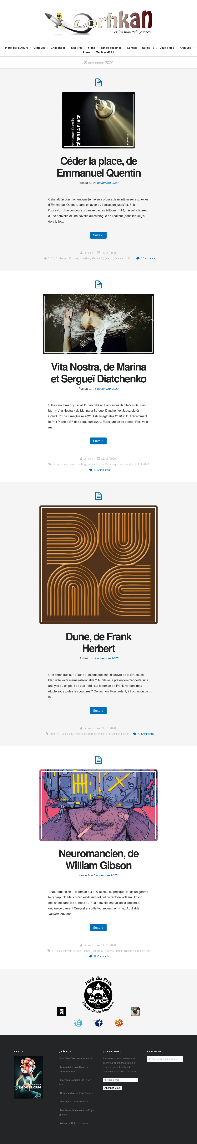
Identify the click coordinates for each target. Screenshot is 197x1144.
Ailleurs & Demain (60, 734)
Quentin (109, 258)
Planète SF (98, 258)
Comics (132, 47)
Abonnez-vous (112, 1087)
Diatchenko (69, 464)
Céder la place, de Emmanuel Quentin (98, 166)
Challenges (58, 47)
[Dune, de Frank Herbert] (98, 498)
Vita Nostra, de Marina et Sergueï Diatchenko (98, 372)
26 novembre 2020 (106, 182)
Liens (86, 52)
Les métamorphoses (112, 464)
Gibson (86, 951)
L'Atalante (93, 464)
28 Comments (101, 956)
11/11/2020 (108, 728)
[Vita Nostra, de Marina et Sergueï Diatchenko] (98, 286)
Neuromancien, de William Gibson (98, 859)
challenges (61, 258)
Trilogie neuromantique (137, 951)
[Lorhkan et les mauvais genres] (98, 32)
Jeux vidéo (167, 47)
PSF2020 (143, 464)
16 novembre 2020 (106, 388)
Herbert (92, 734)
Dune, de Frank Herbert (98, 642)
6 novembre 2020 (106, 875)
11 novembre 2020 (106, 658)
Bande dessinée (111, 47)
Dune (84, 734)
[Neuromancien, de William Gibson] (98, 762)
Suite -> (98, 235)
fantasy (81, 464)
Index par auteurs (16, 47)
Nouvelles (84, 258)
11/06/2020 (108, 945)
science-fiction (123, 258)
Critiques (39, 47)
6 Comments (147, 258)
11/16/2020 (108, 459)
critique (73, 258)
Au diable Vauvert (61, 951)
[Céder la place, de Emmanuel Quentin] (98, 84)
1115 (51, 258)
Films (91, 47)
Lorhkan (88, 253)
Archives (185, 47)
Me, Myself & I (105, 52)
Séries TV (148, 47)
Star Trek (77, 47)
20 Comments (145, 734)
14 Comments (101, 470)
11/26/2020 (108, 253)
